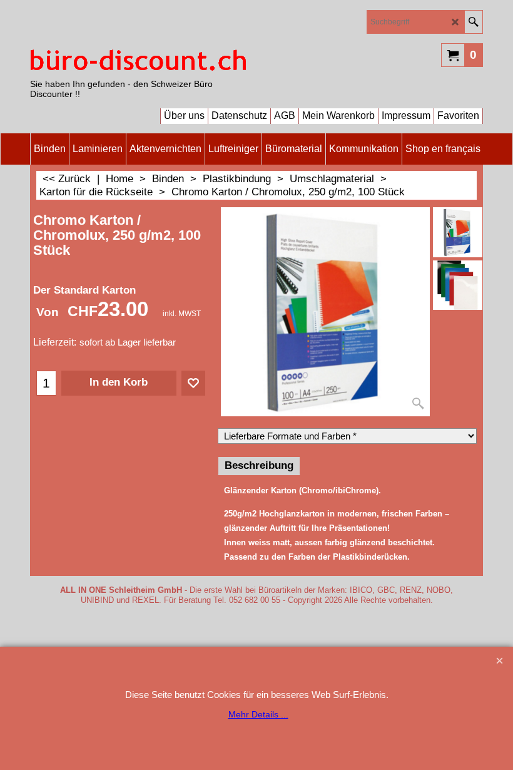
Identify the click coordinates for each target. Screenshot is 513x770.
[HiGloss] (457, 285)
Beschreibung (259, 465)
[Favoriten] (193, 383)
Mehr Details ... (258, 714)
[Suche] (473, 22)
